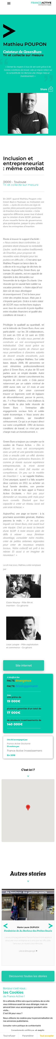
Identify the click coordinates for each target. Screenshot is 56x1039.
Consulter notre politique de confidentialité (22, 1026)
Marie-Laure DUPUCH (28, 927)
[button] (8, 3)
